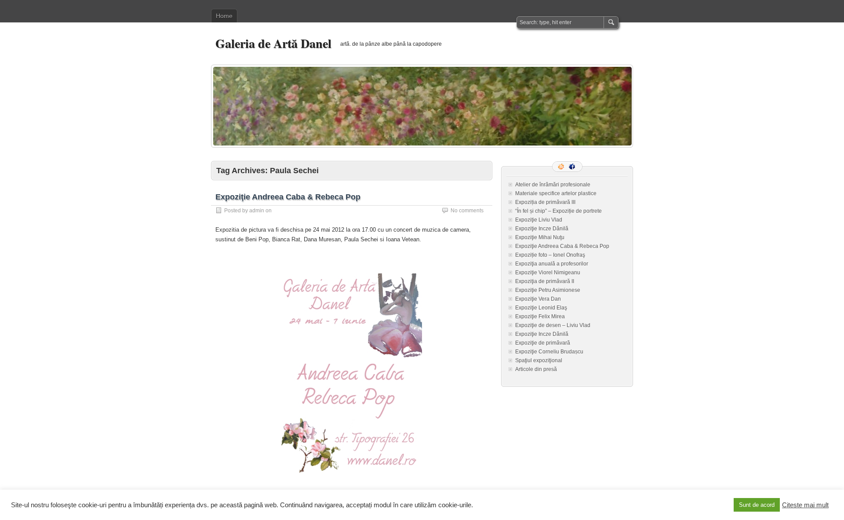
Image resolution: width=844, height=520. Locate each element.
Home (224, 15)
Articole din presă (536, 369)
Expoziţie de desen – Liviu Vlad (552, 325)
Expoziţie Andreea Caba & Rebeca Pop (287, 197)
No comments (467, 210)
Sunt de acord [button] (757, 505)
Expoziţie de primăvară (542, 343)
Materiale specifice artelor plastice (556, 193)
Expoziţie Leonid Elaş (541, 308)
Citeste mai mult (805, 505)
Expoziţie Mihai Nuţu (539, 237)
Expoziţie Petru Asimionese (547, 290)
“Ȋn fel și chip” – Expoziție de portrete (558, 211)
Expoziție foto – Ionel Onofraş (550, 255)
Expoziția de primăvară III (545, 202)
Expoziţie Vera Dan (538, 299)
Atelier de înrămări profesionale (552, 185)
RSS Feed (561, 166)
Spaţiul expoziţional (538, 360)
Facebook (572, 166)
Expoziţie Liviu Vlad (538, 220)
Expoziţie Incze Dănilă (541, 228)
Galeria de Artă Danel (273, 43)
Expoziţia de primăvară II (544, 281)
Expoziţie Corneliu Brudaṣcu (549, 352)
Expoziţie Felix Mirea (540, 316)
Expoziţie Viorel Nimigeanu (547, 272)
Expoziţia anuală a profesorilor (551, 264)
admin (256, 210)
